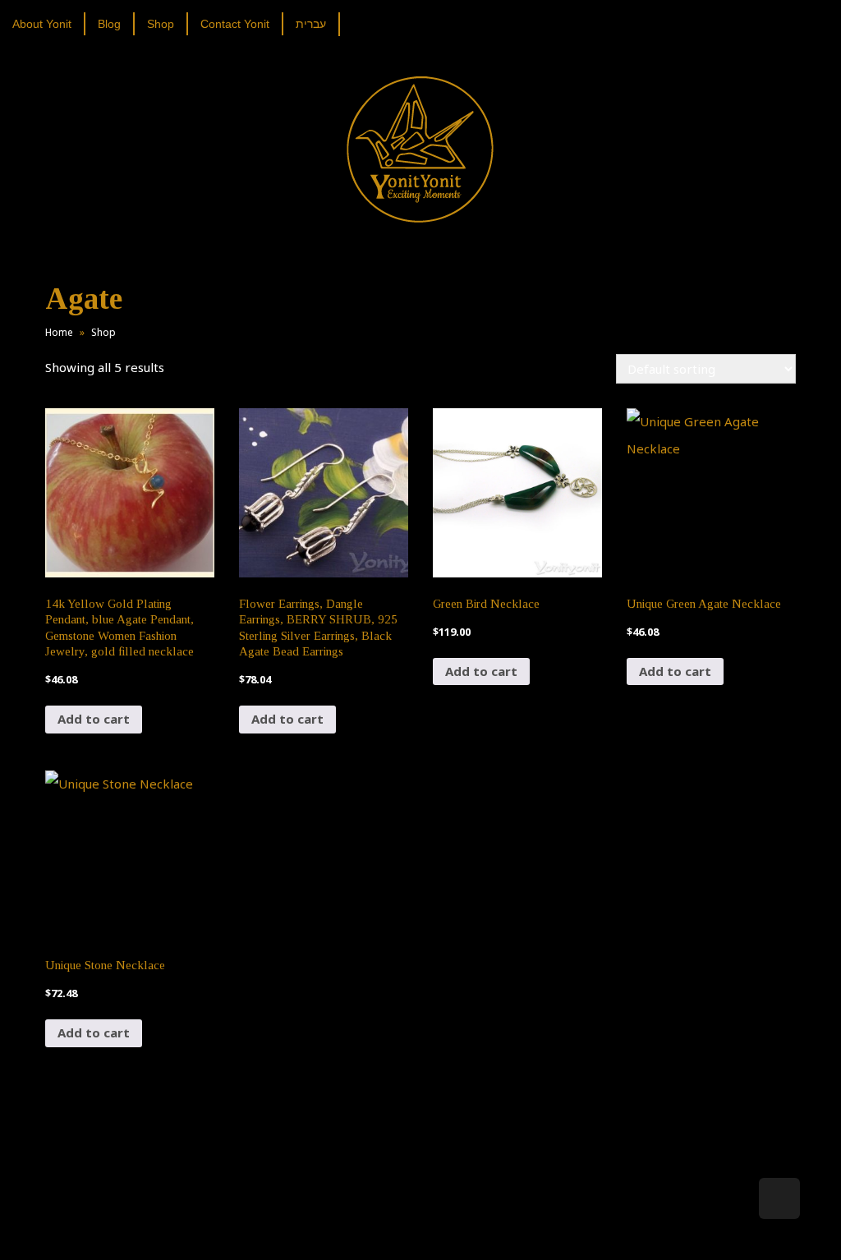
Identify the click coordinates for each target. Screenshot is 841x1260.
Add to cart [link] (93, 718)
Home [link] (59, 332)
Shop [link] (103, 332)
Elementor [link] (444, 1230)
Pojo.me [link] (393, 1220)
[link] (48, 23)
